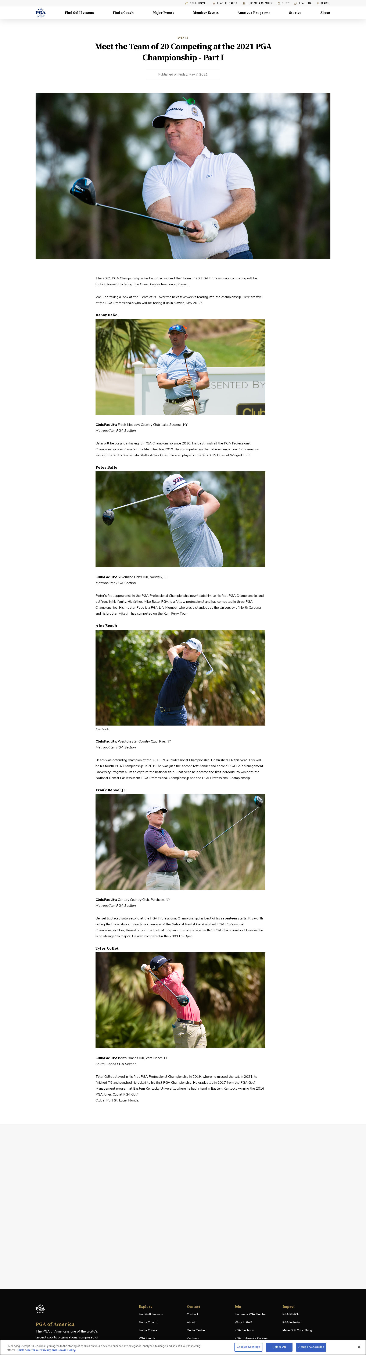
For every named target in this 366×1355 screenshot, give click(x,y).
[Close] (359, 1347)
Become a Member (259, 3)
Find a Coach (123, 13)
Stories (295, 13)
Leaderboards (227, 3)
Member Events (206, 13)
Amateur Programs (254, 13)
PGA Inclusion (292, 1322)
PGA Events (147, 1338)
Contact (192, 1314)
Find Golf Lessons (79, 13)
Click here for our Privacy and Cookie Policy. (46, 1350)
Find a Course (148, 1330)
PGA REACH (291, 1314)
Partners (193, 1338)
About (325, 13)
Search (325, 3)
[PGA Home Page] (41, 12)
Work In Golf (243, 1322)
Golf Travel (198, 3)
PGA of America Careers (251, 1338)
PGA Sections (244, 1330)
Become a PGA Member (251, 1314)
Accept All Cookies (311, 1347)
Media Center (196, 1330)
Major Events (163, 13)
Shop (283, 3)
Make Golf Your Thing (297, 1330)
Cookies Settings (248, 1347)
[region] (183, 1347)
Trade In (302, 3)
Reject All (279, 1347)
